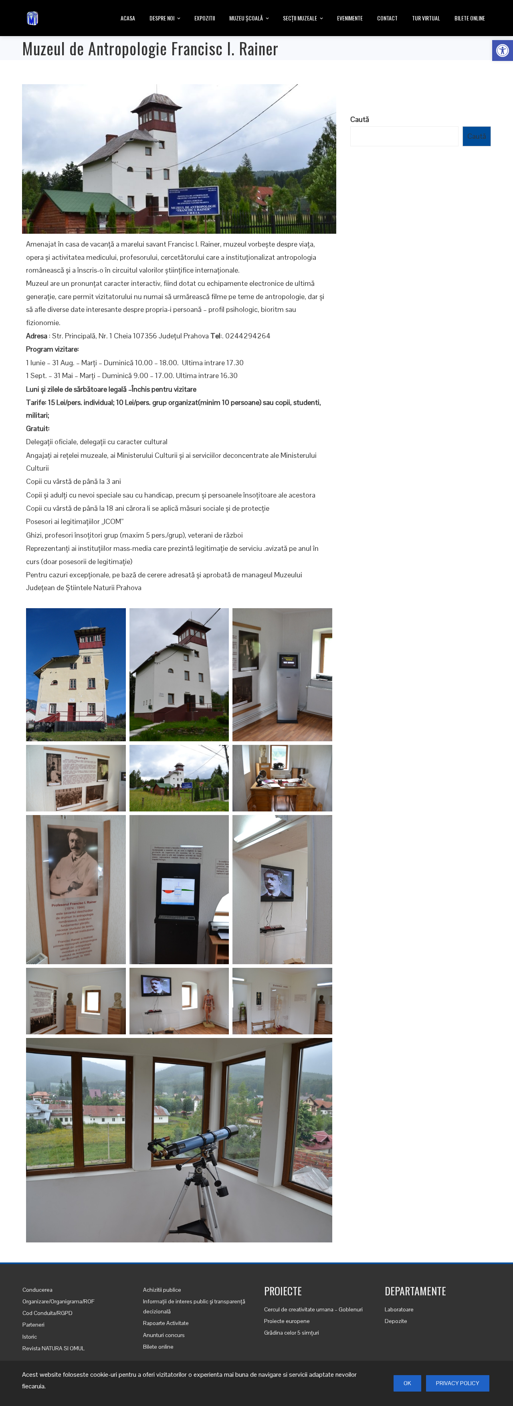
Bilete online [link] (469, 18)
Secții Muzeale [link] (300, 18)
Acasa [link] (128, 18)
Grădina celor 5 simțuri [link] (291, 1332)
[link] (502, 50)
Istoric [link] (29, 1336)
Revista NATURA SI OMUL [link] (53, 1348)
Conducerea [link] (37, 1289)
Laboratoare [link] (399, 1309)
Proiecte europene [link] (287, 1321)
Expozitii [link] (204, 18)
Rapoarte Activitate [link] (166, 1323)
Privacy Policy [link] (457, 1383)
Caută (359, 119)
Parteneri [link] (33, 1324)
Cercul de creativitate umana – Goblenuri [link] (313, 1309)
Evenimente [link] (350, 18)
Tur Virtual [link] (426, 18)
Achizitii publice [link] (162, 1289)
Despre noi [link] (161, 18)
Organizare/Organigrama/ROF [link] (58, 1301)
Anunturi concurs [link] (164, 1335)
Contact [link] (387, 18)
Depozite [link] (396, 1321)
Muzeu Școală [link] (246, 18)
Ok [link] (407, 1383)
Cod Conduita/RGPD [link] (47, 1313)
